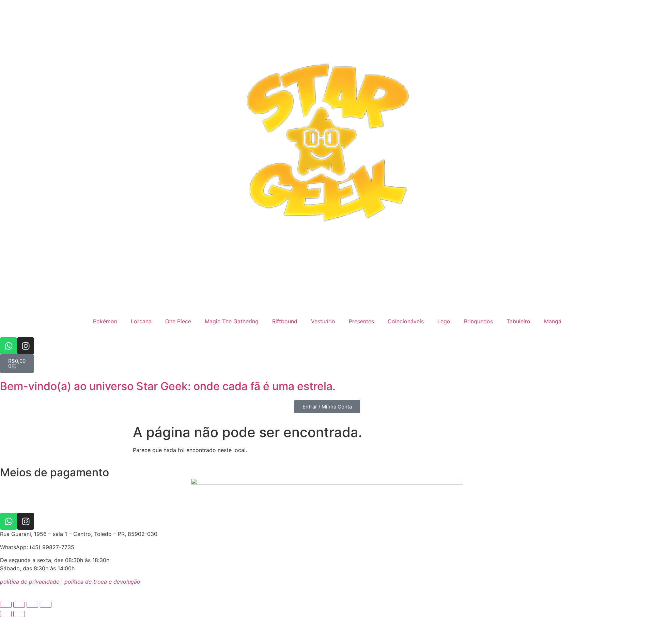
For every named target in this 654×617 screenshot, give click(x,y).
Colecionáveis (406, 321)
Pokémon (105, 321)
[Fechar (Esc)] (45, 605)
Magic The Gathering (232, 321)
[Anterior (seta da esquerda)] (6, 614)
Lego (443, 321)
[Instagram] (25, 345)
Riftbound (284, 321)
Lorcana (141, 321)
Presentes (361, 321)
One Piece (178, 321)
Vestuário (323, 321)
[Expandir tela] (19, 605)
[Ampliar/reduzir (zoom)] (6, 605)
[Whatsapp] (8, 345)
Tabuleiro (518, 321)
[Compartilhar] (32, 605)
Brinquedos (478, 321)
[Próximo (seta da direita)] (19, 614)
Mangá (552, 321)
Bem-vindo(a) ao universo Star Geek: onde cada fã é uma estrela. (168, 386)
